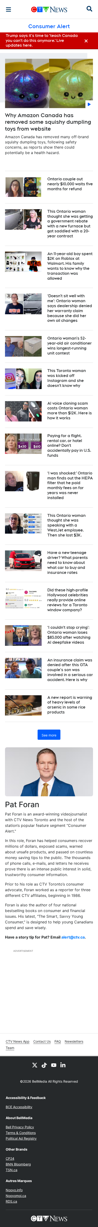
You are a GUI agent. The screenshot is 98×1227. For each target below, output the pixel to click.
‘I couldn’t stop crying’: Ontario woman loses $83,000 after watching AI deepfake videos (68, 634)
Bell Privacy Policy (20, 1127)
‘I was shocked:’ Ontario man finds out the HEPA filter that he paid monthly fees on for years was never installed (70, 485)
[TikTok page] (44, 1065)
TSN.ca (11, 1170)
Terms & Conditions (21, 1133)
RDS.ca (11, 1201)
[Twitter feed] (35, 1065)
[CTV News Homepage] (49, 9)
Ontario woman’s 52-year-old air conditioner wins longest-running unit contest (69, 345)
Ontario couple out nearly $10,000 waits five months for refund (70, 184)
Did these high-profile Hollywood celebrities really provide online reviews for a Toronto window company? (67, 600)
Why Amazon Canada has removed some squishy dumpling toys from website (48, 122)
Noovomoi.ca (16, 1196)
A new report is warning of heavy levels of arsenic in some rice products (69, 704)
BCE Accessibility (19, 1107)
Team (10, 1048)
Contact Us (42, 1041)
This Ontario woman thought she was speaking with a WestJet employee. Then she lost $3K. (66, 525)
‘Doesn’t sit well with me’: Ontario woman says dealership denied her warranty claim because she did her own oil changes (69, 308)
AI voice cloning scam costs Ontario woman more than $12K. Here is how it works (69, 410)
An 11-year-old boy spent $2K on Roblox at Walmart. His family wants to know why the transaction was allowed (70, 266)
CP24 (10, 1158)
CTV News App (17, 1041)
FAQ (57, 1041)
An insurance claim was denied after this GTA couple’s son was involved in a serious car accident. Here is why (70, 670)
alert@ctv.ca (73, 937)
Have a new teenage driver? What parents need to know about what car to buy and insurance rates (67, 562)
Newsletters (74, 1041)
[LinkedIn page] (63, 1065)
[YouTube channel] (54, 1065)
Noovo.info (14, 1190)
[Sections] (8, 9)
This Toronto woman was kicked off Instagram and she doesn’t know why (66, 378)
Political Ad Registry (21, 1138)
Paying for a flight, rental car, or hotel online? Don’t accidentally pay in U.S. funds (69, 446)
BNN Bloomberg (18, 1164)
